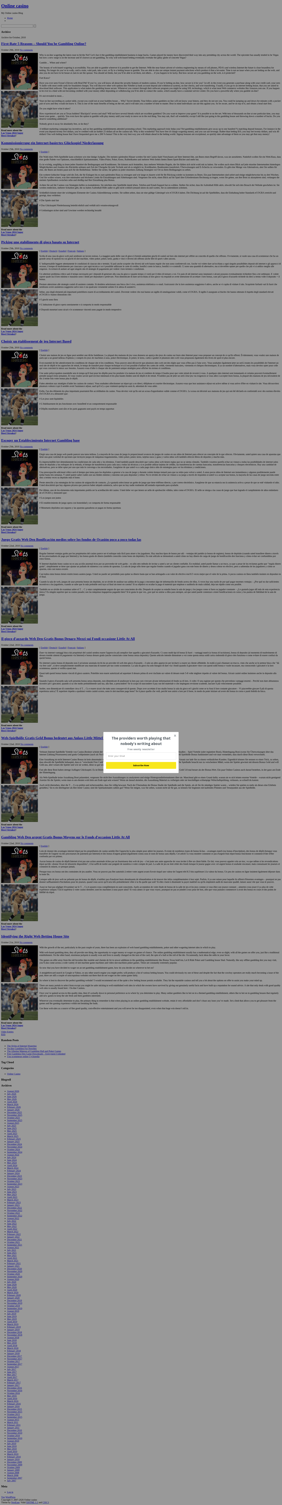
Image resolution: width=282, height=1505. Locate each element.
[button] (141, 741)
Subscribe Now (141, 765)
